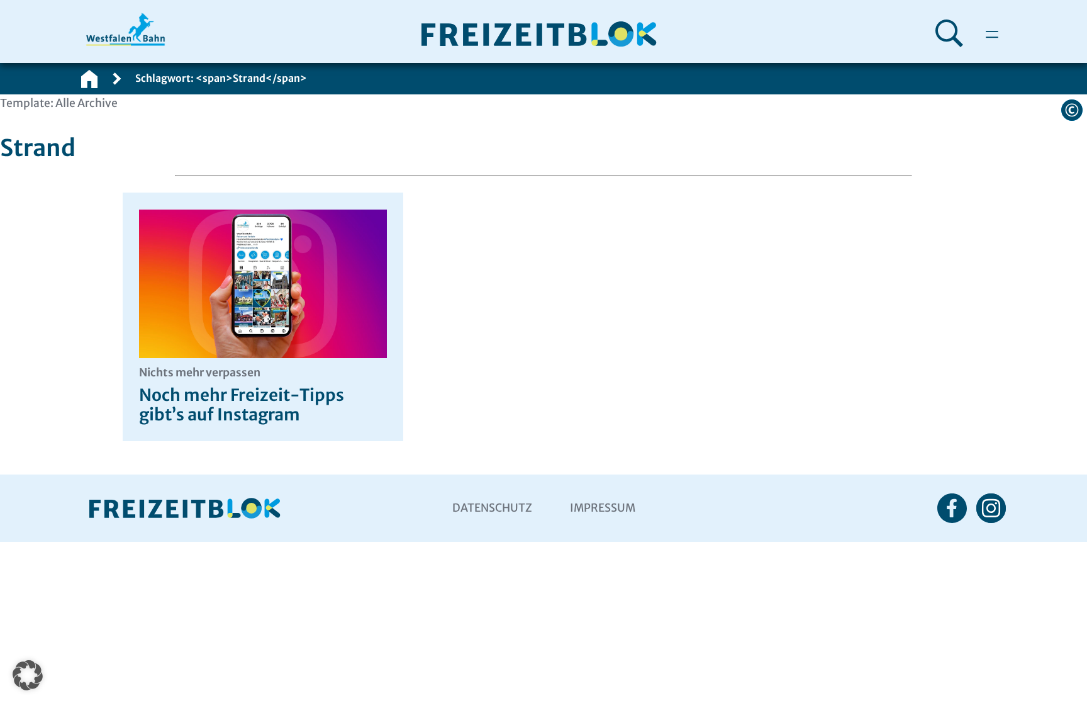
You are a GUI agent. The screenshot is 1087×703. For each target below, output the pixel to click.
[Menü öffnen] (992, 34)
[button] (27, 675)
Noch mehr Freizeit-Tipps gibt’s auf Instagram (241, 395)
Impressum (602, 508)
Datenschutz (492, 508)
